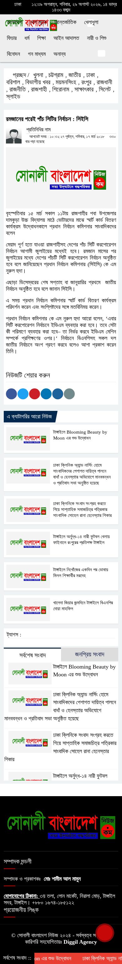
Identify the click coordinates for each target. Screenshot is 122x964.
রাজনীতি (17, 89)
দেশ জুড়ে (38, 22)
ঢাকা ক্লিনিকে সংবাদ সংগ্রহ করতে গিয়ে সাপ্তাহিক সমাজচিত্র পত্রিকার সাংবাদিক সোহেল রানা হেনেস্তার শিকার (82, 509)
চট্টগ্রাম (55, 74)
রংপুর (86, 82)
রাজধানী (104, 82)
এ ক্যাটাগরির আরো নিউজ (29, 416)
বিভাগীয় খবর (37, 82)
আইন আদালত (66, 38)
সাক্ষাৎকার (84, 89)
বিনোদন (13, 54)
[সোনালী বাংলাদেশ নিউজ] (61, 824)
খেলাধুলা (91, 22)
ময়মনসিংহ (66, 82)
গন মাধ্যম (37, 54)
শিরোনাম (60, 89)
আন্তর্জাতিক (65, 22)
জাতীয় (75, 74)
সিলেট (105, 89)
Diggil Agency (80, 942)
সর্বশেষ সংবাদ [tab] (32, 655)
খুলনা (38, 74)
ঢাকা (90, 74)
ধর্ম (26, 38)
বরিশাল (13, 82)
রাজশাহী (39, 89)
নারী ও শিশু (96, 38)
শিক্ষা (41, 38)
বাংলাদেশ (14, 22)
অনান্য (59, 54)
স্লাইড (13, 96)
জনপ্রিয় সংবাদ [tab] (89, 654)
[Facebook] (11, 393)
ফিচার (12, 38)
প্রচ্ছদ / (20, 74)
